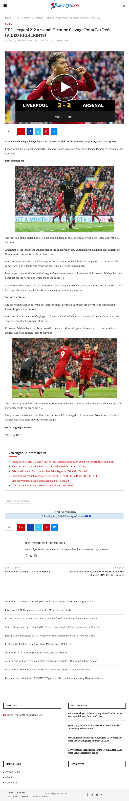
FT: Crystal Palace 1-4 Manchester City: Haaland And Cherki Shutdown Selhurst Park (51, 618)
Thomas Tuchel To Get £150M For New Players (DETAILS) (42, 485)
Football (21, 792)
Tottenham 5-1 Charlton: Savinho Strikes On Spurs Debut (36, 652)
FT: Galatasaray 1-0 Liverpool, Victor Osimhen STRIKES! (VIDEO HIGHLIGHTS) (54, 476)
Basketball (13, 796)
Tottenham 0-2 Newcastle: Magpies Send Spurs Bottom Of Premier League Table (49, 601)
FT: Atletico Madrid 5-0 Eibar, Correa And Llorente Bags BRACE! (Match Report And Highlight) (63, 461)
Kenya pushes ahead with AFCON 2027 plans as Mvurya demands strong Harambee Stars (54, 678)
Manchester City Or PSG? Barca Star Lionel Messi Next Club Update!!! (49, 466)
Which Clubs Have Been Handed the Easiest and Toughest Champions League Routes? (52, 627)
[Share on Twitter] (38, 131)
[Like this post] (22, 131)
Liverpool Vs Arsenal (18, 501)
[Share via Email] (54, 131)
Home (8, 17)
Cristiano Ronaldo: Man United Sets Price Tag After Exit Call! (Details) (49, 471)
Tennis (25, 796)
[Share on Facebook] (30, 131)
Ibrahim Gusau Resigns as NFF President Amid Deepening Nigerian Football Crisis (50, 635)
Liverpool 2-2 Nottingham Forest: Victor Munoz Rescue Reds (38, 610)
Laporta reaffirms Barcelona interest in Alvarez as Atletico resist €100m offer (47, 669)
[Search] (123, 6)
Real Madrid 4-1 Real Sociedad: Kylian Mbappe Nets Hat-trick (38, 644)
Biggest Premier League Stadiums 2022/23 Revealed (40, 480)
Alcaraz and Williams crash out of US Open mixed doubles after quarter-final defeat (51, 661)
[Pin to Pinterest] (46, 131)
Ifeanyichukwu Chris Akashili (45, 543)
